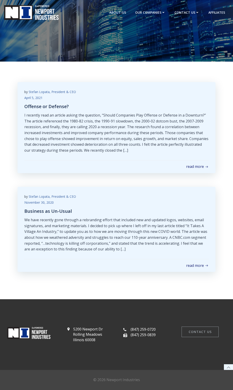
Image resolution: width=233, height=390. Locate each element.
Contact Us (185, 12)
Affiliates (216, 12)
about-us (117, 12)
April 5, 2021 (33, 98)
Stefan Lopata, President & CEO (52, 92)
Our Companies (148, 12)
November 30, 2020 (39, 202)
